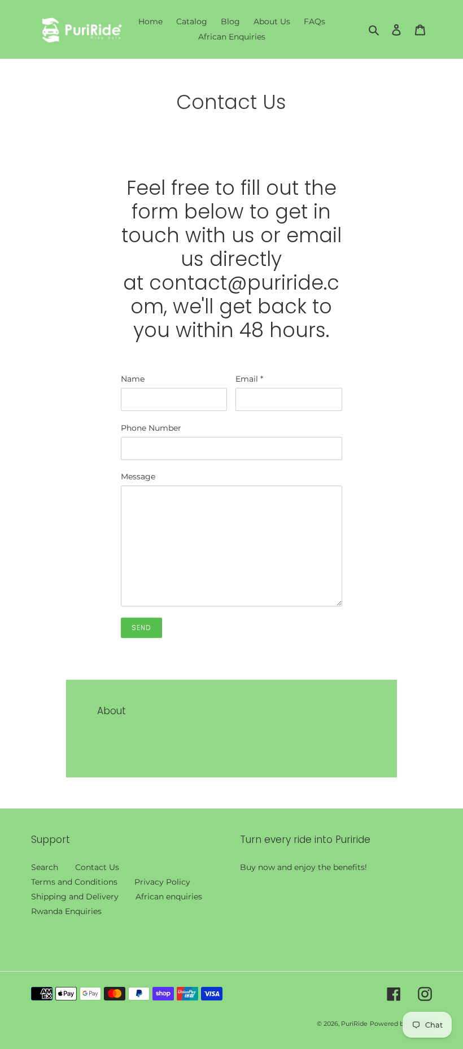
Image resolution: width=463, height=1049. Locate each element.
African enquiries (169, 896)
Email (249, 379)
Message (138, 476)
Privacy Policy (162, 882)
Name (133, 379)
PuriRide (354, 1024)
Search (44, 867)
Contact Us (97, 867)
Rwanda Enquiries (66, 911)
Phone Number (151, 428)
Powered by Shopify (401, 1024)
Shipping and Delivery (75, 896)
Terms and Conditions (74, 882)
